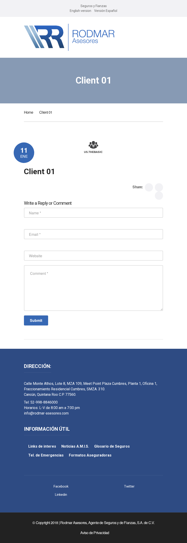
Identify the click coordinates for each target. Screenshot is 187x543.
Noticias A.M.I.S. (75, 446)
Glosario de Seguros (112, 446)
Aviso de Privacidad (94, 532)
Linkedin (61, 495)
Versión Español (105, 11)
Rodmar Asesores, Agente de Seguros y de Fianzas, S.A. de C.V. (107, 522)
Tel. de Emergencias (46, 455)
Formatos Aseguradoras (90, 455)
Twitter (129, 486)
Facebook (61, 486)
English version (80, 11)
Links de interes (42, 446)
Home (28, 112)
